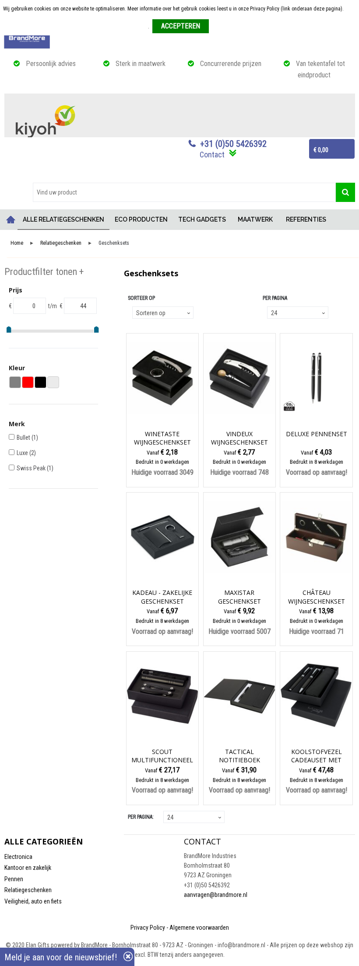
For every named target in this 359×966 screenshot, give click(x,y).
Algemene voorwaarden (199, 927)
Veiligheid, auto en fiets (33, 901)
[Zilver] (53, 382)
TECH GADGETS (202, 219)
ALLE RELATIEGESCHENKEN (63, 219)
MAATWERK (255, 219)
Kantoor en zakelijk (27, 867)
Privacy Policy (147, 927)
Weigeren (222, 27)
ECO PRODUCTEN (141, 219)
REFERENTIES (306, 219)
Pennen (13, 879)
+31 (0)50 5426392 (233, 144)
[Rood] (27, 382)
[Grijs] (15, 382)
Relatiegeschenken (60, 243)
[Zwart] (40, 382)
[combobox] (184, 192)
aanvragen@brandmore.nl (215, 894)
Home (11, 219)
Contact (212, 154)
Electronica (18, 856)
